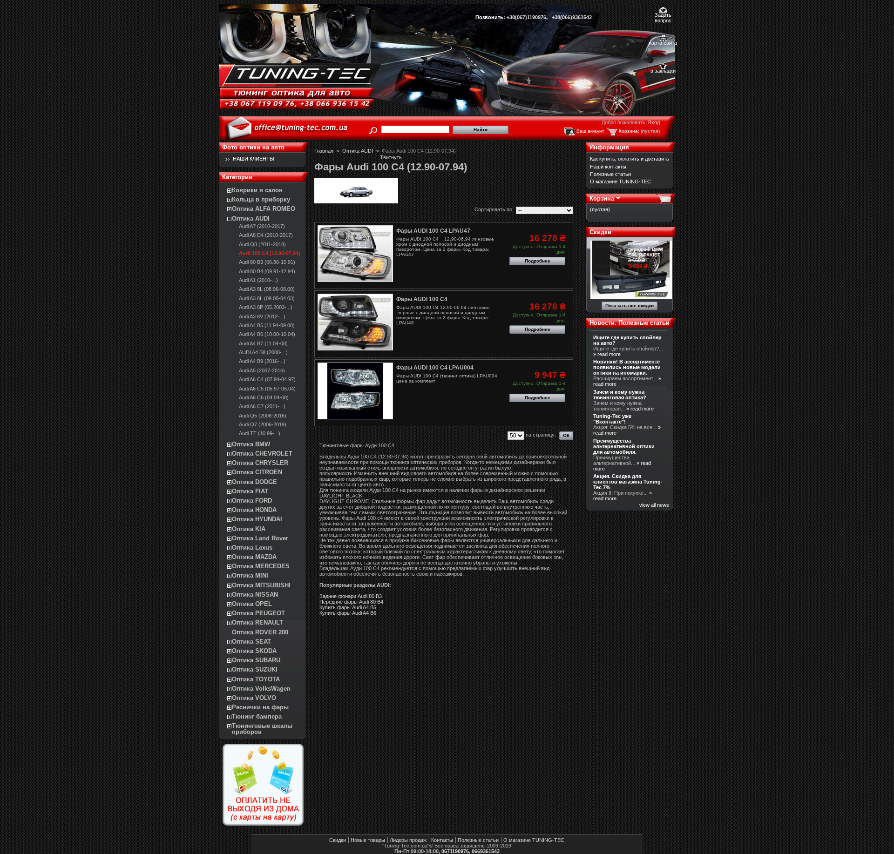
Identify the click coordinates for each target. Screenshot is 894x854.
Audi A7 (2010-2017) (262, 226)
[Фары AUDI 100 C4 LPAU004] (355, 391)
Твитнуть (391, 157)
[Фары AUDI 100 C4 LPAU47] (355, 253)
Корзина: (629, 131)
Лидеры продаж (408, 840)
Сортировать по (493, 209)
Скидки (600, 232)
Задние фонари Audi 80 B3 (350, 596)
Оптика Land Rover (260, 538)
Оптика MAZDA (254, 556)
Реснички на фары (260, 707)
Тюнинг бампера (257, 716)
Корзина (601, 198)
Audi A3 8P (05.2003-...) (265, 307)
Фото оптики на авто (253, 147)
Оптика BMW (251, 444)
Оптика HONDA (254, 509)
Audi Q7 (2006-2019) (262, 424)
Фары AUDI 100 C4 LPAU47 (433, 231)
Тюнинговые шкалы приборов (262, 728)
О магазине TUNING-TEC (620, 181)
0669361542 (486, 851)
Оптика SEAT (251, 641)
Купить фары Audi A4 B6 (347, 613)
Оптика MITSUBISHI (261, 585)
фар (384, 479)
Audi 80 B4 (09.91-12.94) (267, 271)
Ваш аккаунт (590, 131)
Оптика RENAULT (257, 622)
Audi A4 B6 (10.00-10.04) (267, 334)
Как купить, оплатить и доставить (629, 158)
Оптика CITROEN (257, 472)
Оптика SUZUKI (255, 669)
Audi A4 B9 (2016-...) (262, 361)
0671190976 (455, 851)
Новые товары (368, 840)
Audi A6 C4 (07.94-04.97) (267, 379)
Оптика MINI (250, 575)
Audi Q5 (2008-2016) (262, 415)
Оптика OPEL (252, 603)
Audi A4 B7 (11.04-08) (263, 343)
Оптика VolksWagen (261, 688)
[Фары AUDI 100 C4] (355, 322)
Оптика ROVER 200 (260, 632)
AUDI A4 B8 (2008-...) (263, 352)
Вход (654, 122)
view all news (654, 505)
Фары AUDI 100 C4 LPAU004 (435, 367)
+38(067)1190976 (526, 17)
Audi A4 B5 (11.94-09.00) (267, 325)
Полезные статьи (610, 174)
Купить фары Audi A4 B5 (347, 607)
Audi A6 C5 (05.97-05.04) (267, 388)
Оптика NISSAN (255, 594)
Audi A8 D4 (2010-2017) (266, 235)
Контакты (442, 840)
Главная (323, 151)
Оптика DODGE (254, 481)
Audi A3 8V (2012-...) (262, 316)
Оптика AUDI (251, 218)
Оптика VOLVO (254, 697)
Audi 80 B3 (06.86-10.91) (267, 262)
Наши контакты (608, 166)
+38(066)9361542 (572, 17)
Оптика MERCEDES (261, 566)
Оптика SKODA (254, 650)
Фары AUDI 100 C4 (421, 299)
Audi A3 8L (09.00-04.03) (267, 298)
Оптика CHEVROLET (262, 453)
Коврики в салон (257, 190)
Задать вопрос (663, 15)
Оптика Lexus (252, 547)
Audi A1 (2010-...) (258, 280)
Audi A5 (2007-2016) (262, 370)
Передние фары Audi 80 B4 (351, 602)
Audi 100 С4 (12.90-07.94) (269, 253)
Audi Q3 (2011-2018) (262, 244)
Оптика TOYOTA (256, 679)
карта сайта (663, 43)
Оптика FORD (252, 500)
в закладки (663, 71)
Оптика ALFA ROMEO (263, 208)
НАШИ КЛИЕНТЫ (253, 158)
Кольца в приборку (261, 199)
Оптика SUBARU (256, 660)
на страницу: (541, 434)
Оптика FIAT (250, 491)
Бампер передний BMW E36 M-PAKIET (645, 249)
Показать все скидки (629, 305)
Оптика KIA (248, 528)
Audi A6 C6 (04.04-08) (264, 397)
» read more (607, 354)
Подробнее (537, 260)
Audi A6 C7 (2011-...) (262, 406)
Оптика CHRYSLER (260, 462)
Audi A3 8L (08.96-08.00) (267, 289)
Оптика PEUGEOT (258, 613)
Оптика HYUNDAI (257, 519)
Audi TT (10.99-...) (259, 433)
